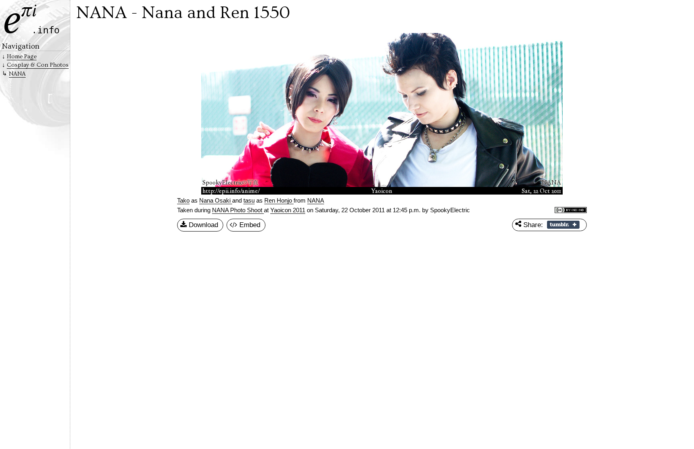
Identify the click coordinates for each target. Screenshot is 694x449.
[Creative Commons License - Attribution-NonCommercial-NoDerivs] (571, 210)
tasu (249, 200)
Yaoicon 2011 (287, 210)
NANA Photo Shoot (238, 210)
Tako (183, 200)
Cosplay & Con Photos (38, 65)
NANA (17, 73)
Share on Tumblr (563, 225)
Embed (248, 225)
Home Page (22, 56)
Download (202, 225)
